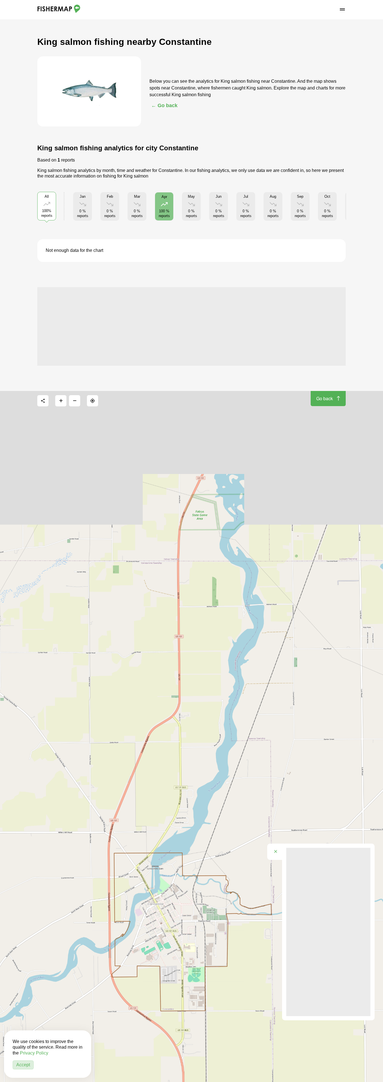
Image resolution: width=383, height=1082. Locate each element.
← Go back (164, 105)
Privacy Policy (34, 1053)
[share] (43, 401)
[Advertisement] (191, 326)
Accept (23, 1064)
